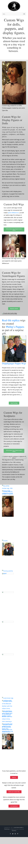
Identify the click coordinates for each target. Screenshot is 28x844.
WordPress (14, 830)
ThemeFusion (7, 829)
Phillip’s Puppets (15, 327)
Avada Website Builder (18, 827)
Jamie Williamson (13, 213)
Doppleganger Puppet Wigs (14, 363)
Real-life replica (11, 320)
